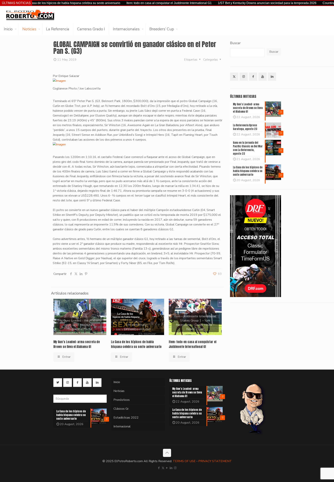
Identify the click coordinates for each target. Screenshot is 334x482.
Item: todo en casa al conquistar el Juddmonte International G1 (153, 3)
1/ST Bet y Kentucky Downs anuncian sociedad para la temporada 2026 (251, 3)
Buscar (235, 43)
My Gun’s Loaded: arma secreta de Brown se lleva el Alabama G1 (76, 344)
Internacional (122, 426)
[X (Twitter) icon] (163, 468)
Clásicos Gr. (121, 409)
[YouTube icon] (167, 468)
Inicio (116, 382)
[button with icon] (234, 77)
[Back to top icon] (167, 453)
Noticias (118, 391)
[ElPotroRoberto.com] (30, 14)
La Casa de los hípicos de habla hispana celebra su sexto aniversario (57, 3)
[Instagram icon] (175, 468)
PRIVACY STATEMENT (215, 461)
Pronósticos (121, 400)
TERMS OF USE (184, 461)
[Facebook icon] (159, 468)
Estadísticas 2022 (126, 417)
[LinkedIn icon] (171, 468)
